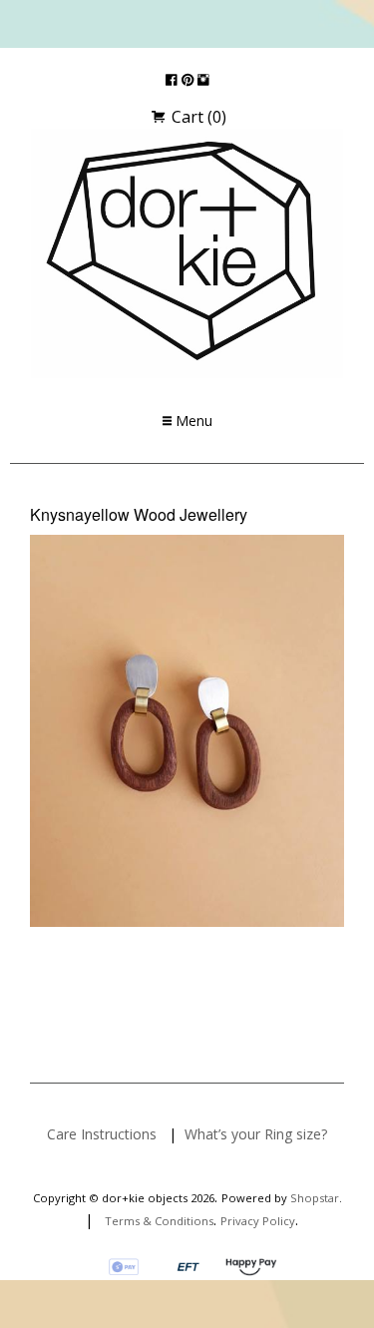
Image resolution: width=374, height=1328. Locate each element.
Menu (192, 420)
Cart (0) (197, 117)
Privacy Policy (257, 1220)
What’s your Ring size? (256, 1133)
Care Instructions (102, 1133)
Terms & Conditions (159, 1220)
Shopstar (314, 1197)
